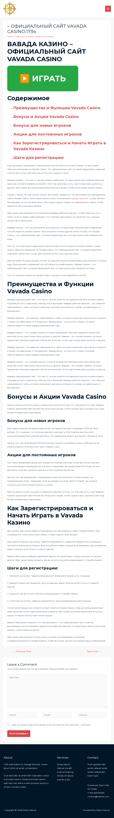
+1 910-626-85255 (95, 793)
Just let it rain (63, 779)
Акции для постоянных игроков (47, 134)
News (10, 36)
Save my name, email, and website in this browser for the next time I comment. (51, 725)
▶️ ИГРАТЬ (43, 78)
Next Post (94, 651)
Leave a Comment (44, 36)
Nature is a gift (64, 768)
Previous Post (22, 651)
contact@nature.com (98, 796)
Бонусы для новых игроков (42, 125)
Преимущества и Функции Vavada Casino (56, 107)
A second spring (65, 772)
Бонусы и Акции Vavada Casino (46, 116)
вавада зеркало (80, 198)
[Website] (92, 715)
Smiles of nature (65, 776)
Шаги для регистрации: (38, 157)
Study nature (63, 764)
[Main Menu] (108, 9)
